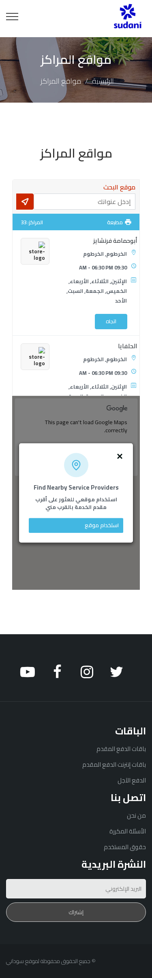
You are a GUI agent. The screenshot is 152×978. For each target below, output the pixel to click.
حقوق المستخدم (125, 847)
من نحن (136, 815)
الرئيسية (103, 81)
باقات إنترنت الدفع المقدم (114, 764)
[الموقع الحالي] (25, 201)
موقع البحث (119, 187)
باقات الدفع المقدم (121, 749)
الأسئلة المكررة (127, 831)
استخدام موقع (102, 525)
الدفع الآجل (132, 780)
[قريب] (119, 455)
